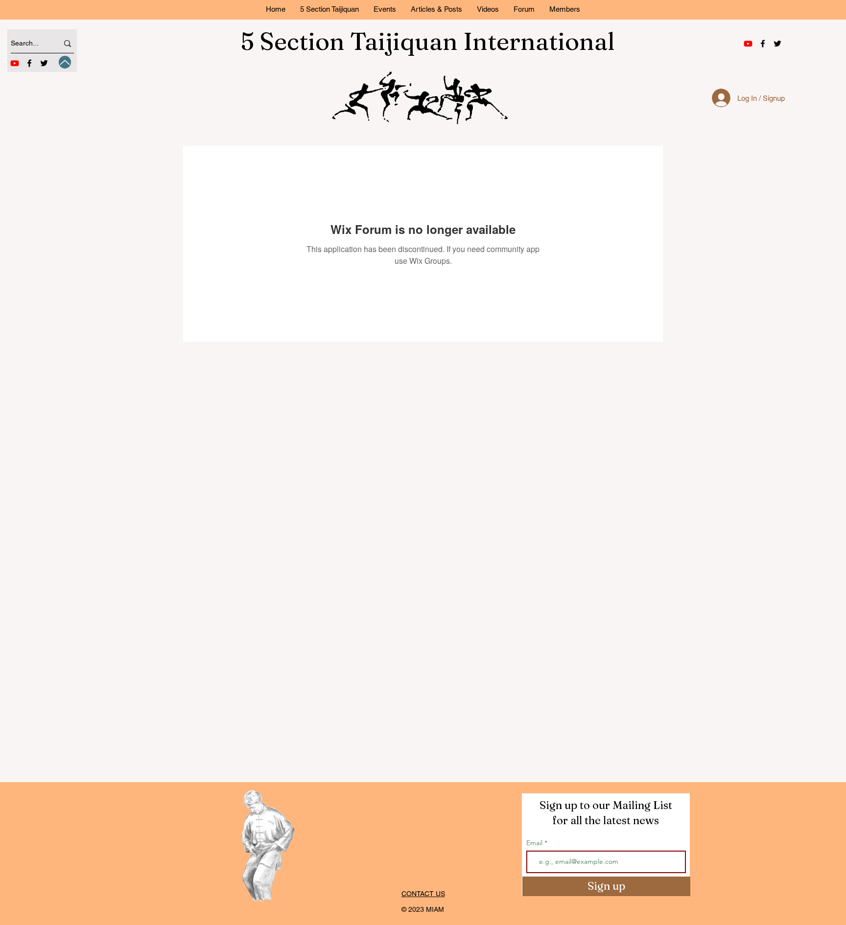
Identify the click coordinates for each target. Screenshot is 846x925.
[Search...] (67, 43)
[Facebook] (29, 63)
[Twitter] (44, 63)
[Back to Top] (65, 62)
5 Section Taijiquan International (427, 41)
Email (535, 842)
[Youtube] (15, 63)
